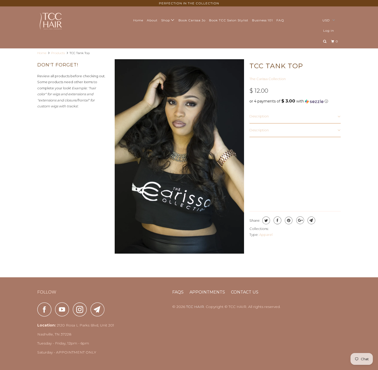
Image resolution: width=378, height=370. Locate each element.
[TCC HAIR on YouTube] (63, 309)
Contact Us (244, 292)
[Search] (325, 41)
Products (58, 53)
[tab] (295, 116)
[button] (295, 101)
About (152, 20)
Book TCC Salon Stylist (228, 20)
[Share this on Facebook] (276, 220)
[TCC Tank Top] (179, 156)
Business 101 (262, 20)
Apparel (266, 235)
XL (314, 158)
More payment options (318, 192)
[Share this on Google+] (299, 220)
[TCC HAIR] (63, 21)
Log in (328, 30)
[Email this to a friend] (310, 220)
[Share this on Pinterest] (288, 220)
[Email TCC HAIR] (99, 309)
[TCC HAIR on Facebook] (45, 309)
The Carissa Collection (267, 79)
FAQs (178, 292)
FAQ (280, 20)
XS (255, 158)
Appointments (207, 292)
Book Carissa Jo (191, 20)
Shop (166, 20)
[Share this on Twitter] (265, 220)
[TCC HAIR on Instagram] (81, 309)
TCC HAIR (195, 306)
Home (138, 20)
